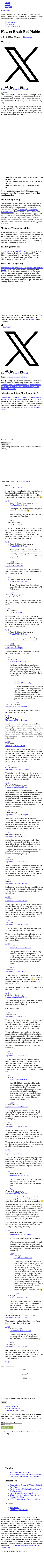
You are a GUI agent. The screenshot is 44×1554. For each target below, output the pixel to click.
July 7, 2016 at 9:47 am (13, 612)
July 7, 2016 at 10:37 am (14, 597)
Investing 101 (10, 24)
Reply (7, 501)
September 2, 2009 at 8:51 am (20, 1331)
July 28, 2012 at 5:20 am (23, 1258)
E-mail (25, 1374)
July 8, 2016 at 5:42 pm (18, 634)
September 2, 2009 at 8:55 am (20, 1234)
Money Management (12, 26)
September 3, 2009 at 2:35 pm (16, 862)
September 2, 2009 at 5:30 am (16, 1346)
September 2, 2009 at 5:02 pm (20, 1175)
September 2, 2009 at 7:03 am (16, 1193)
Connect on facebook (13, 1408)
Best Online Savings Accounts (21, 1472)
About (7, 5)
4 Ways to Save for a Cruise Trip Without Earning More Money (24, 1496)
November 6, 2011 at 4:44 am (16, 720)
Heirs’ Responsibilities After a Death (23, 1493)
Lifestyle (24, 377)
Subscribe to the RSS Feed (14, 1410)
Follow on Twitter (11, 1406)
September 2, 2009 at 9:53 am (16, 1126)
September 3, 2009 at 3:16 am (16, 901)
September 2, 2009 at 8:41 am (16, 1154)
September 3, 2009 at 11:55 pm (16, 814)
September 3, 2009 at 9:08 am (16, 883)
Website (24, 1378)
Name (24, 1370)
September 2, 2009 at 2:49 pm (16, 1056)
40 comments (27, 37)
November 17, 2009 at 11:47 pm (17, 769)
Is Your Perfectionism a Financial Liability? (25, 1499)
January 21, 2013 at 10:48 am (20, 948)
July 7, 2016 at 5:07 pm (13, 487)
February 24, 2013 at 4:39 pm (16, 706)
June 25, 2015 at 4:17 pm (19, 1298)
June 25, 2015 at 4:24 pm (19, 1079)
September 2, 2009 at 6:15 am (16, 1317)
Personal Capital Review (19, 1510)
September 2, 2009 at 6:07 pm (16, 971)
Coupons (8, 7)
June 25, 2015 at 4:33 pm (23, 683)
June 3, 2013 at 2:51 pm (14, 648)
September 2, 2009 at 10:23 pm (16, 924)
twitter (28, 407)
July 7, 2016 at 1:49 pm (13, 524)
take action (30, 319)
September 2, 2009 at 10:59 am (16, 1107)
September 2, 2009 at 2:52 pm (16, 1016)
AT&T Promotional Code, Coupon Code (24, 1476)
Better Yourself (14, 377)
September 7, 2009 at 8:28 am (16, 787)
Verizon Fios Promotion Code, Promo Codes (26, 1474)
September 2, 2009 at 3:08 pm (16, 997)
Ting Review (14, 1508)
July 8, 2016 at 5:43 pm (18, 581)
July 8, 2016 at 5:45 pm (18, 546)
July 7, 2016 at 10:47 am (14, 566)
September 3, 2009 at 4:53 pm (16, 836)
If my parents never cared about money (15, 251)
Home (7, 3)
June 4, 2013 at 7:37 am (18, 661)
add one (25, 481)
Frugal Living (10, 22)
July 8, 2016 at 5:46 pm (18, 505)
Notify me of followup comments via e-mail (19, 1398)
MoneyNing (5, 10)
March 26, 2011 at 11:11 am (15, 746)
